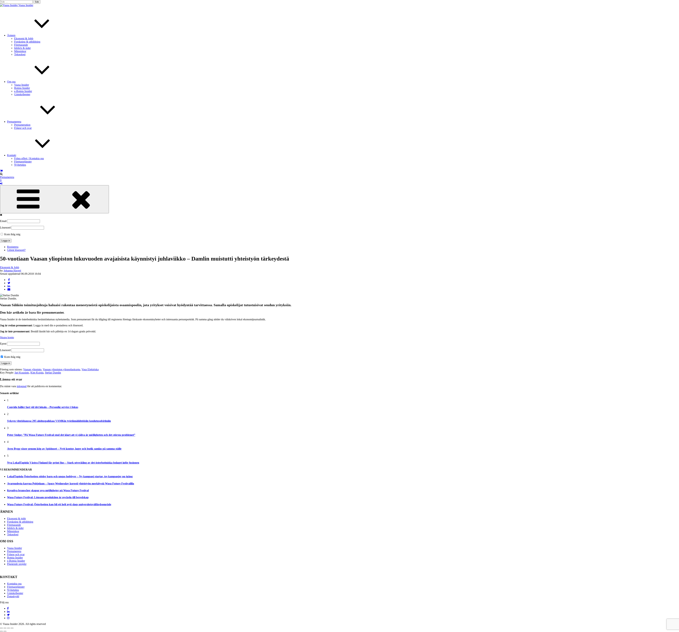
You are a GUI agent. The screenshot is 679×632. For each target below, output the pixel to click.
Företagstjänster (23, 161)
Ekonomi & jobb (16, 518)
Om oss (11, 81)
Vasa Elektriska (90, 369)
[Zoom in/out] (12, 628)
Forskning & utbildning (27, 41)
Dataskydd (13, 596)
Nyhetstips (20, 164)
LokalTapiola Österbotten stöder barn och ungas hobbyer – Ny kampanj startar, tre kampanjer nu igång (70, 476)
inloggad (22, 386)
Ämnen (11, 35)
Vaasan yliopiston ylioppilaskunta (61, 369)
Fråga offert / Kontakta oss (29, 158)
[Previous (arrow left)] (1, 631)
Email (3, 221)
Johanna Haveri (12, 270)
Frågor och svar (23, 127)
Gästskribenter (22, 94)
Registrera (12, 246)
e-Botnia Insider (23, 91)
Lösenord (5, 227)
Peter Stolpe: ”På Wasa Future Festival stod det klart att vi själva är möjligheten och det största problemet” (71, 434)
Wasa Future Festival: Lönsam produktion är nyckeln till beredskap (48, 497)
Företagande (21, 44)
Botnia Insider (22, 88)
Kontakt (11, 155)
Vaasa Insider (25, 5)
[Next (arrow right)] (5, 631)
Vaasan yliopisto (32, 369)
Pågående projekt (16, 563)
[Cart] (1, 170)
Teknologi (19, 54)
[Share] (5, 628)
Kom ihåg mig (12, 234)
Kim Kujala (36, 372)
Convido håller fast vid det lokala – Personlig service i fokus (42, 407)
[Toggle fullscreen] (8, 628)
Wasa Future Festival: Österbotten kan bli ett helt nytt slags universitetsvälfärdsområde (59, 504)
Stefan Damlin (53, 372)
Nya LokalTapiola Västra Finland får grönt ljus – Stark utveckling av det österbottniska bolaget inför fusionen (73, 462)
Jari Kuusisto (21, 372)
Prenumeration (22, 124)
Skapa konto (7, 337)
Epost (3, 343)
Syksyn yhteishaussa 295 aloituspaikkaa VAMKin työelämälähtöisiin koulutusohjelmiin (59, 420)
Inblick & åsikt (22, 48)
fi (1, 180)
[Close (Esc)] (1, 628)
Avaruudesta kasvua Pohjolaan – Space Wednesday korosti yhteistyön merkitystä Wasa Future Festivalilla (70, 483)
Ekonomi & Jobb (23, 38)
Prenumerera (14, 121)
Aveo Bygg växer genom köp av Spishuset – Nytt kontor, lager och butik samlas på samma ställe (64, 448)
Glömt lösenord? (16, 250)
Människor (20, 51)
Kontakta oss (14, 583)
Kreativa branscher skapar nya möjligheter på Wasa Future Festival (48, 490)
